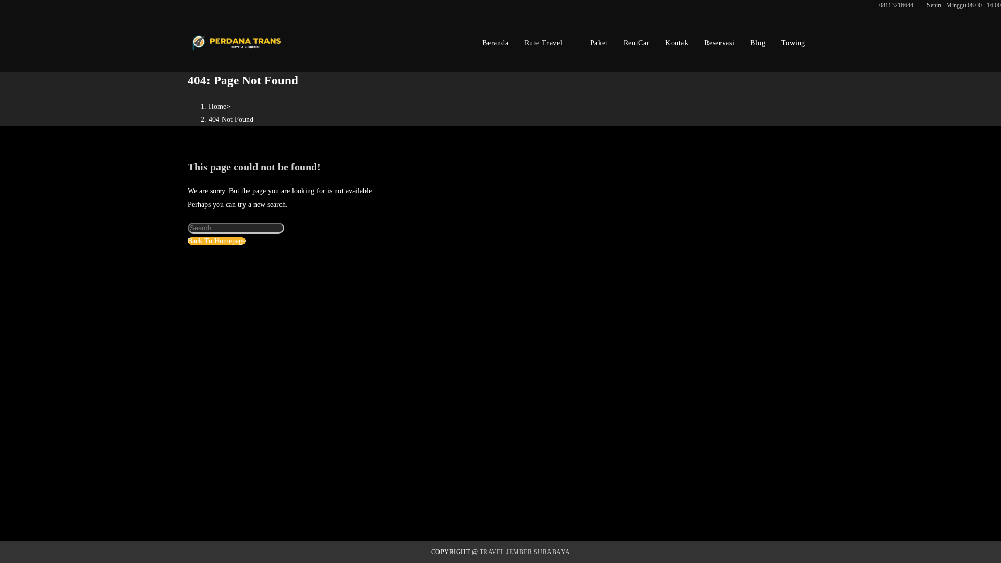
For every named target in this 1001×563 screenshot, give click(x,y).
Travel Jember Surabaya (525, 552)
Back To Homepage (217, 241)
